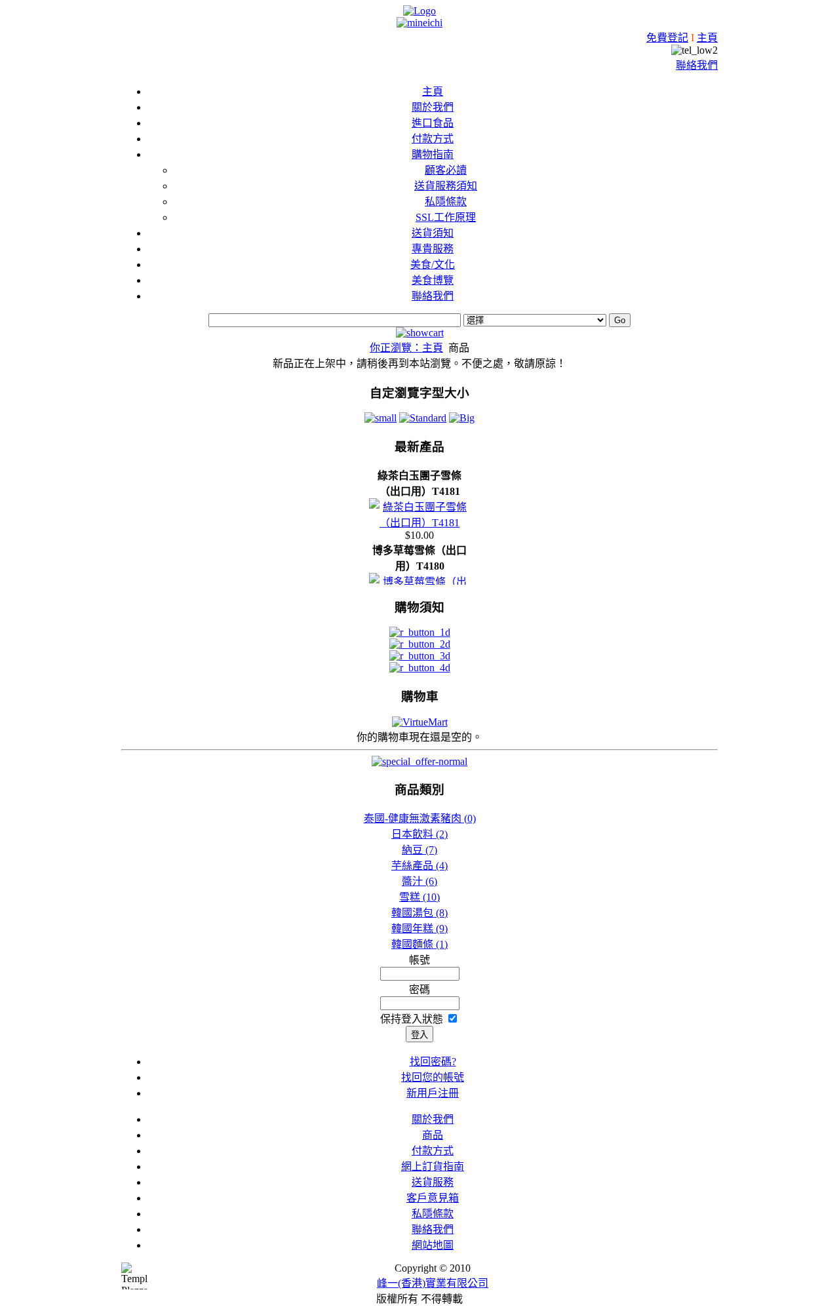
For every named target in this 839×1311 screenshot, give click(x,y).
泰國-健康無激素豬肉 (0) (420, 818)
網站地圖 (433, 1245)
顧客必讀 (446, 170)
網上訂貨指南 (432, 1166)
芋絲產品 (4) (419, 865)
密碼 (419, 989)
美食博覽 (433, 280)
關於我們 (433, 107)
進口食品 (433, 122)
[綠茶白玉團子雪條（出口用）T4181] (420, 522)
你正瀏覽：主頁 (406, 347)
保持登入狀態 (413, 1019)
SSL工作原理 (446, 217)
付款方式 (433, 138)
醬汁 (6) (419, 881)
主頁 (707, 37)
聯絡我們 (697, 65)
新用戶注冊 (432, 1093)
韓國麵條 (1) (419, 944)
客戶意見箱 (432, 1197)
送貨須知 (433, 233)
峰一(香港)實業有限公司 (432, 1283)
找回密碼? (433, 1061)
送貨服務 (433, 1182)
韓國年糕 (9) (419, 928)
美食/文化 (432, 264)
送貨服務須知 (445, 185)
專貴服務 (433, 248)
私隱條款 (446, 201)
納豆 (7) (419, 849)
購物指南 (433, 154)
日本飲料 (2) (419, 834)
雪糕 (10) (419, 897)
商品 (432, 1135)
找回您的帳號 (432, 1077)
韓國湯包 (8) (419, 912)
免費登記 (667, 37)
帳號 (419, 960)
